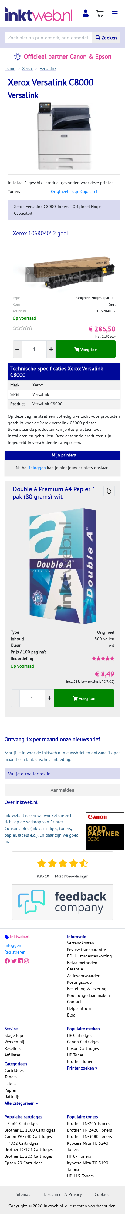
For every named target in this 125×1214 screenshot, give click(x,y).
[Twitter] (14, 961)
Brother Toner (80, 1061)
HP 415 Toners (80, 1176)
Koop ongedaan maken (88, 995)
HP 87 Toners (79, 1156)
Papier (10, 1090)
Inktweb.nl (19, 936)
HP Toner (75, 1055)
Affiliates (13, 1055)
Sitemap (23, 1194)
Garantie (75, 969)
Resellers (13, 1048)
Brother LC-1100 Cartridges (30, 1130)
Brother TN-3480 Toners (89, 1136)
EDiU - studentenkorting (89, 956)
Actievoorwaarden (83, 975)
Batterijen (14, 1096)
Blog (71, 1015)
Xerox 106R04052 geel (40, 233)
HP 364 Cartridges (21, 1123)
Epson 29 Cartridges (23, 1163)
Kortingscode (79, 982)
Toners (11, 1077)
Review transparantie (86, 949)
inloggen (37, 467)
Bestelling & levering (86, 988)
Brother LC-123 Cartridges (29, 1149)
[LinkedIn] (20, 961)
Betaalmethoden (82, 962)
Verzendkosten (80, 943)
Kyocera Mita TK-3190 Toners (87, 1166)
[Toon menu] (115, 13)
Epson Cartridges (83, 1048)
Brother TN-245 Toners (88, 1123)
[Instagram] (26, 961)
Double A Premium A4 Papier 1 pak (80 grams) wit (54, 493)
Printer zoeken (81, 1068)
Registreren (15, 952)
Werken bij (14, 1041)
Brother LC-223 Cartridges (29, 1156)
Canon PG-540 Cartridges (28, 1136)
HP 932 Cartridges (21, 1143)
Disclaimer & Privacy (63, 1194)
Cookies (102, 1194)
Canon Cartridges (83, 1041)
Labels (10, 1083)
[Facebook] (7, 961)
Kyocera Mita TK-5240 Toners (87, 1146)
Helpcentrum (79, 1008)
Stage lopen (16, 1035)
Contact (74, 1001)
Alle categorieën (20, 1103)
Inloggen (13, 945)
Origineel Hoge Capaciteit (75, 191)
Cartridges (14, 1070)
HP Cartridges (79, 1035)
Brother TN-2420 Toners (89, 1130)
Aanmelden (62, 790)
